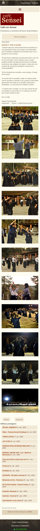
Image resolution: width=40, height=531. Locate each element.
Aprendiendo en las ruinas (12, 500)
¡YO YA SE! (6, 441)
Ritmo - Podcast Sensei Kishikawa (15, 432)
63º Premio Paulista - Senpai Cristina (15, 484)
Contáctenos (24, 525)
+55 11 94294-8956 (21, 529)
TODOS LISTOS (8, 436)
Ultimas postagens (20, 37)
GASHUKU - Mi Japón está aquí (14, 475)
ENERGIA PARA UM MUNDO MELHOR (16, 446)
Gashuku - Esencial (9, 496)
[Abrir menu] (20, 9)
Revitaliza (6, 471)
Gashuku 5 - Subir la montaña (11, 45)
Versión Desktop (22, 522)
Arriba (14, 522)
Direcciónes (15, 525)
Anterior (6, 419)
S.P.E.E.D (6, 466)
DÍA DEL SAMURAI (9, 427)
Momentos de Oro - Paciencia (13, 480)
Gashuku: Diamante (9, 491)
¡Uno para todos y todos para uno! (15, 459)
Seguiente (19, 419)
